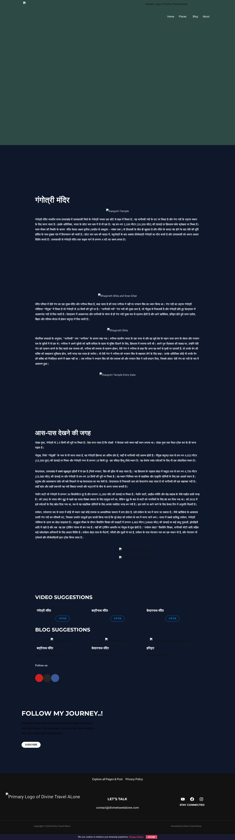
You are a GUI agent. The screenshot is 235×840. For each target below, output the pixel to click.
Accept (151, 837)
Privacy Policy (134, 779)
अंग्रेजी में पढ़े (43, 655)
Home (170, 16)
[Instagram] (208, 4)
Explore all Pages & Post (107, 779)
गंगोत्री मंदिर (52, 200)
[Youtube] (204, 4)
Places (182, 16)
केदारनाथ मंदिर (155, 610)
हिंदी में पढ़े (54, 655)
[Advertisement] (117, 169)
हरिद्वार (150, 648)
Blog (195, 16)
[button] (183, 16)
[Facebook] (192, 799)
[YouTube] (183, 799)
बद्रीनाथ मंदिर (100, 610)
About (206, 16)
